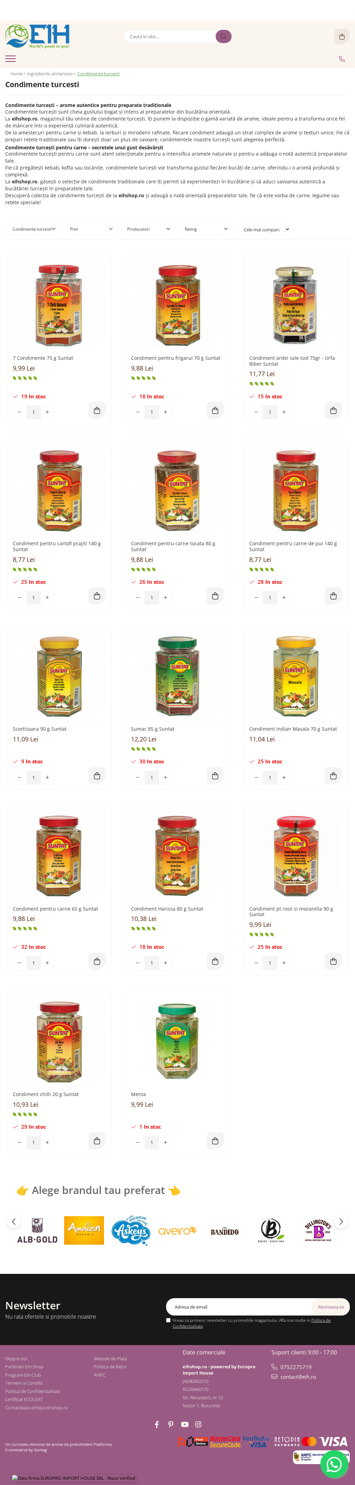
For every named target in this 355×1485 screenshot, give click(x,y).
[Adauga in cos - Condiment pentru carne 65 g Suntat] (97, 961)
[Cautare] (224, 36)
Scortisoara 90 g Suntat (40, 729)
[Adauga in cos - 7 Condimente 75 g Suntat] (97, 410)
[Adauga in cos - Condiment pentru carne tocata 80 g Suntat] (215, 596)
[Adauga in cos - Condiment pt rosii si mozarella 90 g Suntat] (333, 961)
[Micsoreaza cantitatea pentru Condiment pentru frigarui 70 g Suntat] (138, 412)
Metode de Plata (110, 1358)
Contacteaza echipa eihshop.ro (36, 1407)
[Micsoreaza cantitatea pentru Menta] (138, 1143)
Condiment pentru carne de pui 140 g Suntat (293, 547)
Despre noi (16, 1358)
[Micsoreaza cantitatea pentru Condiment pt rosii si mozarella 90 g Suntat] (256, 963)
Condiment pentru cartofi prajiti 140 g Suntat (57, 547)
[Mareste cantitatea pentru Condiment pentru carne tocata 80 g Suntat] (166, 598)
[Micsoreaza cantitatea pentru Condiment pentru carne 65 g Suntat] (20, 963)
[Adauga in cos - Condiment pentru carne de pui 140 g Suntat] (333, 596)
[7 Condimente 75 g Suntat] (59, 305)
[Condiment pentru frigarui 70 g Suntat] (177, 305)
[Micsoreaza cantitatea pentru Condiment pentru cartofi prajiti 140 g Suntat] (20, 598)
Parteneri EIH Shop (24, 1366)
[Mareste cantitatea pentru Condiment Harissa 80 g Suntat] (166, 963)
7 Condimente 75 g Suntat (43, 358)
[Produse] (11, 61)
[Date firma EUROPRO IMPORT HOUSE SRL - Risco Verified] (73, 1478)
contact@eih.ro (297, 1376)
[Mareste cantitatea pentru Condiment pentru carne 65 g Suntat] (47, 963)
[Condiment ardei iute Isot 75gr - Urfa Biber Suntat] (295, 305)
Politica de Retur (110, 1366)
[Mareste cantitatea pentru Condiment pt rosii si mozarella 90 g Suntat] (284, 963)
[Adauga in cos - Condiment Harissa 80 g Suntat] (215, 961)
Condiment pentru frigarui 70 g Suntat (175, 358)
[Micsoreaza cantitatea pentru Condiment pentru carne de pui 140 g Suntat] (256, 598)
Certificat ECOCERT (24, 1399)
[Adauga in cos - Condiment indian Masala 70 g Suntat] (333, 776)
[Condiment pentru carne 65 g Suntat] (59, 856)
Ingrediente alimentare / (51, 73)
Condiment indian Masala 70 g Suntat (293, 729)
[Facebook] (156, 1424)
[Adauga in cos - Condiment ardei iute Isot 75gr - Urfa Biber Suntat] (333, 410)
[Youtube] (184, 1424)
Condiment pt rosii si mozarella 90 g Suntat (291, 912)
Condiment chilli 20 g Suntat (46, 1094)
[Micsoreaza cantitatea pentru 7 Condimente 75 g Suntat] (20, 412)
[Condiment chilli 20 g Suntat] (59, 1041)
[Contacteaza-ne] (342, 59)
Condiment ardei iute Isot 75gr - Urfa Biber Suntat (292, 361)
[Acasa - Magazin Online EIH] (48, 36)
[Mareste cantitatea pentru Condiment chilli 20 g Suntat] (47, 1143)
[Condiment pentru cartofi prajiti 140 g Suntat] (59, 490)
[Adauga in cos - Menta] (215, 1141)
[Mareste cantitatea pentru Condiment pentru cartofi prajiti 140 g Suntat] (47, 598)
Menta (138, 1094)
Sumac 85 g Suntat (152, 729)
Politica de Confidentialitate (32, 1391)
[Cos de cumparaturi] (342, 36)
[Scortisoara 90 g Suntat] (59, 676)
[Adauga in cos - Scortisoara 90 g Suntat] (97, 776)
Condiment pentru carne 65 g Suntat (55, 909)
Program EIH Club (23, 1375)
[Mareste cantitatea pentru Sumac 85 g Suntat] (166, 778)
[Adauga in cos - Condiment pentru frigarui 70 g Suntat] (215, 410)
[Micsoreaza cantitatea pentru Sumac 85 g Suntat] (138, 778)
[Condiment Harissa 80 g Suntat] (177, 856)
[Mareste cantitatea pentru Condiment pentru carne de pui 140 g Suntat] (284, 598)
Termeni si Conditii (24, 1383)
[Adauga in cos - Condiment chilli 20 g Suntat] (97, 1141)
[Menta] (177, 1041)
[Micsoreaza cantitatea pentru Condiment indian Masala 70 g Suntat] (256, 778)
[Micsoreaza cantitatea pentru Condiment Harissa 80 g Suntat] (138, 963)
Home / (18, 73)
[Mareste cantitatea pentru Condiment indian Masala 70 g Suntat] (284, 778)
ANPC (99, 1375)
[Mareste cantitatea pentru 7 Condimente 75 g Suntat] (47, 412)
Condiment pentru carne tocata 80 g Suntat (173, 547)
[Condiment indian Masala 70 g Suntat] (295, 676)
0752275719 (295, 1366)
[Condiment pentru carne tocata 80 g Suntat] (177, 490)
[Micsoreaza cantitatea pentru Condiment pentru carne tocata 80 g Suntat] (138, 598)
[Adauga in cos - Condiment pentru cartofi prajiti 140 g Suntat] (97, 596)
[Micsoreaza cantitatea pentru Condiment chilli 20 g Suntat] (20, 1143)
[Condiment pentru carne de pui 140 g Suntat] (295, 490)
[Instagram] (198, 1424)
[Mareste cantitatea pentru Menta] (166, 1143)
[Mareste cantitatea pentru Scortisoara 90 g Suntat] (47, 778)
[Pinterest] (170, 1424)
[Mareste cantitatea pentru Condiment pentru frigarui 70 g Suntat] (166, 412)
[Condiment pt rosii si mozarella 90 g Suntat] (295, 856)
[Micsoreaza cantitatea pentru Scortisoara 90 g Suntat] (20, 778)
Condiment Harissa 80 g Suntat (167, 909)
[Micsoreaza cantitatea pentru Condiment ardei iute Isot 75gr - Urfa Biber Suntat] (256, 412)
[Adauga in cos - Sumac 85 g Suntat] (215, 776)
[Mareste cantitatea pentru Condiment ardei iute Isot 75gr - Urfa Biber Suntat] (284, 412)
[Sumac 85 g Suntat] (177, 676)
